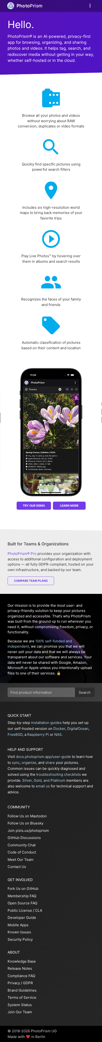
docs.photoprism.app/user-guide (43, 756)
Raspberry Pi (38, 734)
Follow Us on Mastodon (27, 816)
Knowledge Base (22, 961)
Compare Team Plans (31, 580)
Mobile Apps (18, 925)
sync (16, 762)
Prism (30, 6)
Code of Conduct (22, 852)
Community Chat (22, 845)
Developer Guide (22, 917)
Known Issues (19, 932)
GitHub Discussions (24, 837)
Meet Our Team (20, 859)
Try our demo (34, 505)
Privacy (14, 983)
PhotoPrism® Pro (22, 553)
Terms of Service (22, 997)
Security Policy (20, 939)
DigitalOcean (77, 728)
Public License (20, 910)
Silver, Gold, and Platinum (43, 780)
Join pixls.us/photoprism (28, 830)
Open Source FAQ (22, 903)
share (50, 762)
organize (29, 762)
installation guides (46, 722)
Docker (59, 728)
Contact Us (17, 866)
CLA (38, 910)
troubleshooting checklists (58, 774)
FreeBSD (15, 734)
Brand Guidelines (22, 990)
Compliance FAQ (21, 976)
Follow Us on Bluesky (25, 823)
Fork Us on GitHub (23, 888)
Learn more (69, 505)
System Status (20, 1005)
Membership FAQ (22, 896)
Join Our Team (20, 1012)
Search (85, 692)
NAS (58, 734)
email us (43, 786)
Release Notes (20, 968)
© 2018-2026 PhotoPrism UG (32, 1031)
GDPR (28, 983)
